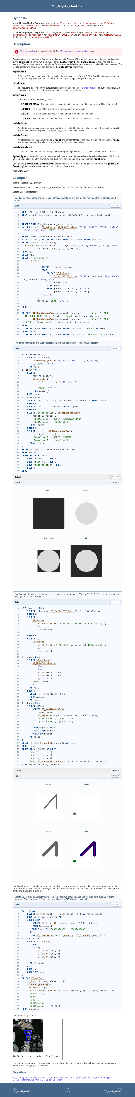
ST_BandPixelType (87, 88)
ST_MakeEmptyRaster (44, 360)
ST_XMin (42, 672)
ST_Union (47, 923)
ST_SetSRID (59, 245)
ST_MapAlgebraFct (82, 1077)
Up (67, 1089)
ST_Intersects (45, 935)
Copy (115, 206)
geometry (68, 935)
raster (28, 218)
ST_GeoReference (21, 1080)
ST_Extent (45, 694)
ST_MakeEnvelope (67, 227)
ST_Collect (57, 267)
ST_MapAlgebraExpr (28, 51)
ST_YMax (42, 675)
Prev (15, 1089)
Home (67, 1091)
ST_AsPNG (45, 449)
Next (120, 1089)
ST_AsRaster (49, 227)
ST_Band (31, 981)
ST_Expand (61, 914)
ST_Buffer (45, 245)
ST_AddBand (43, 357)
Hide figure (115, 482)
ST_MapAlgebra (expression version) (74, 51)
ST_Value (36, 1080)
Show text (115, 477)
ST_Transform (61, 923)
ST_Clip (41, 914)
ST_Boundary (64, 990)
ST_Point (72, 245)
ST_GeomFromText (47, 623)
